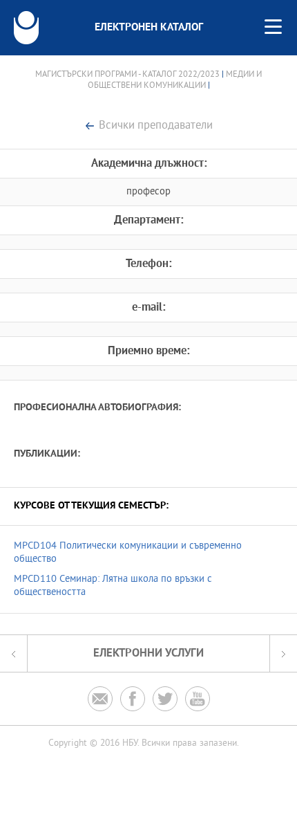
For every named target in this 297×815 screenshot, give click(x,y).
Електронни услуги (148, 653)
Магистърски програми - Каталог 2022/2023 (127, 74)
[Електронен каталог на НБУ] (26, 27)
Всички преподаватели (156, 126)
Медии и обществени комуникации (175, 80)
